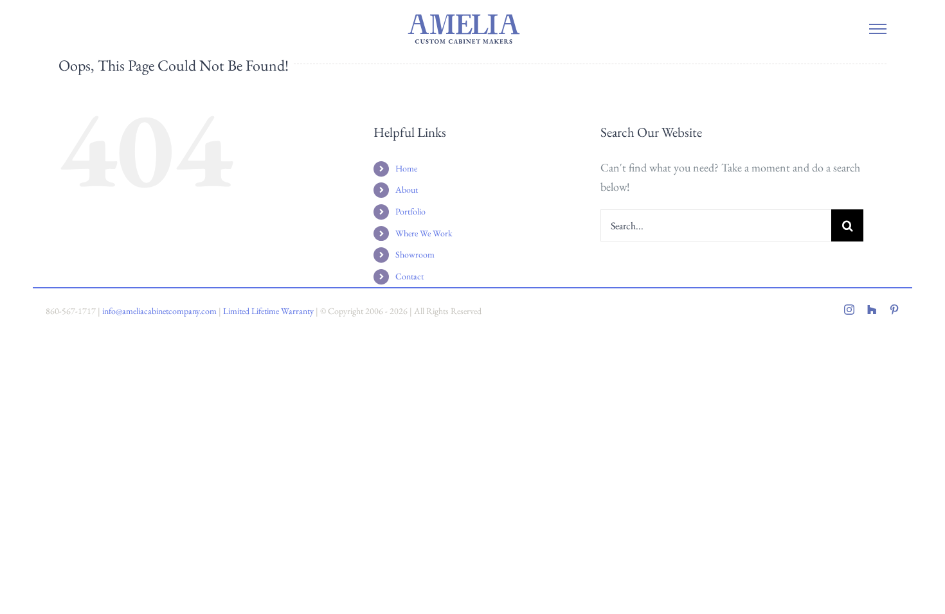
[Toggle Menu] (877, 29)
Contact (409, 276)
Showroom (415, 254)
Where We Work (424, 233)
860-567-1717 (71, 311)
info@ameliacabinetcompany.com (159, 311)
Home (406, 168)
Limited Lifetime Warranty (268, 311)
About (406, 189)
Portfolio (410, 211)
